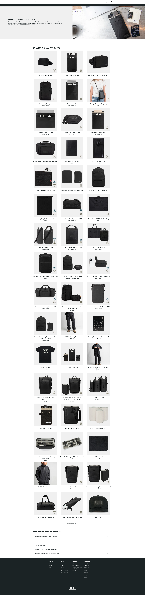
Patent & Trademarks (64, 572)
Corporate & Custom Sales (77, 567)
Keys (50, 567)
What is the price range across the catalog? (47, 553)
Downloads (86, 572)
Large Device (51, 568)
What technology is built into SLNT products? (47, 541)
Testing (85, 570)
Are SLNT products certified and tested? (46, 549)
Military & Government (76, 563)
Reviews (85, 575)
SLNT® (61, 591)
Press (85, 573)
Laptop (50, 565)
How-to (62, 567)
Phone (50, 563)
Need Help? (86, 563)
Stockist (86, 577)
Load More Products (72, 523)
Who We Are (63, 563)
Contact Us (86, 565)
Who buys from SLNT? (40, 545)
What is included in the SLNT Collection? (46, 536)
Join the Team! (87, 567)
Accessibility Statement (84, 591)
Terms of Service (74, 591)
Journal (62, 565)
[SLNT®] (33, 2)
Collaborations (75, 568)
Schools (74, 570)
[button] (61, 2)
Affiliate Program (87, 568)
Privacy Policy (67, 591)
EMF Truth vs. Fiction (64, 570)
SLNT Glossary (63, 568)
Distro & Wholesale (76, 565)
